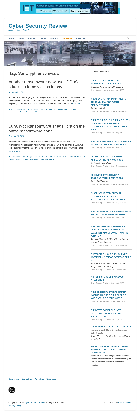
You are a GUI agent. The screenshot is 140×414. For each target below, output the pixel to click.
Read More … (78, 103)
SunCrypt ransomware (29, 159)
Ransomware (63, 109)
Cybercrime (34, 109)
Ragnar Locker (14, 159)
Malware (60, 157)
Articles (31, 38)
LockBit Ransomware (47, 157)
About (11, 38)
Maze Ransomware (77, 157)
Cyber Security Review (37, 26)
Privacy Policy (14, 405)
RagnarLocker (51, 109)
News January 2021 (18, 109)
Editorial (54, 38)
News (21, 38)
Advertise (80, 38)
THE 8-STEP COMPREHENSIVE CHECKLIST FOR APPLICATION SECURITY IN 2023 (106, 313)
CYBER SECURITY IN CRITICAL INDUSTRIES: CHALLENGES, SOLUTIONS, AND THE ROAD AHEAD (109, 196)
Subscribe (67, 38)
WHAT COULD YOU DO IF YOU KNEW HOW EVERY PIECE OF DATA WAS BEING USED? (111, 257)
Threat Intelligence (26, 112)
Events (42, 38)
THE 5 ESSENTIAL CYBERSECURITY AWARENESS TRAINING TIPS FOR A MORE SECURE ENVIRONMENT (108, 295)
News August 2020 (18, 157)
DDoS (42, 109)
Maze (67, 157)
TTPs (37, 112)
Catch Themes (125, 402)
